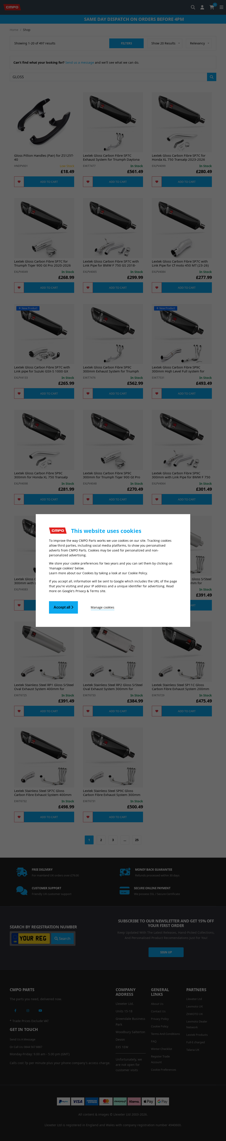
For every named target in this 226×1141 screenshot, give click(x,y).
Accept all (62, 607)
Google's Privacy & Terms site (83, 591)
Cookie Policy (137, 573)
